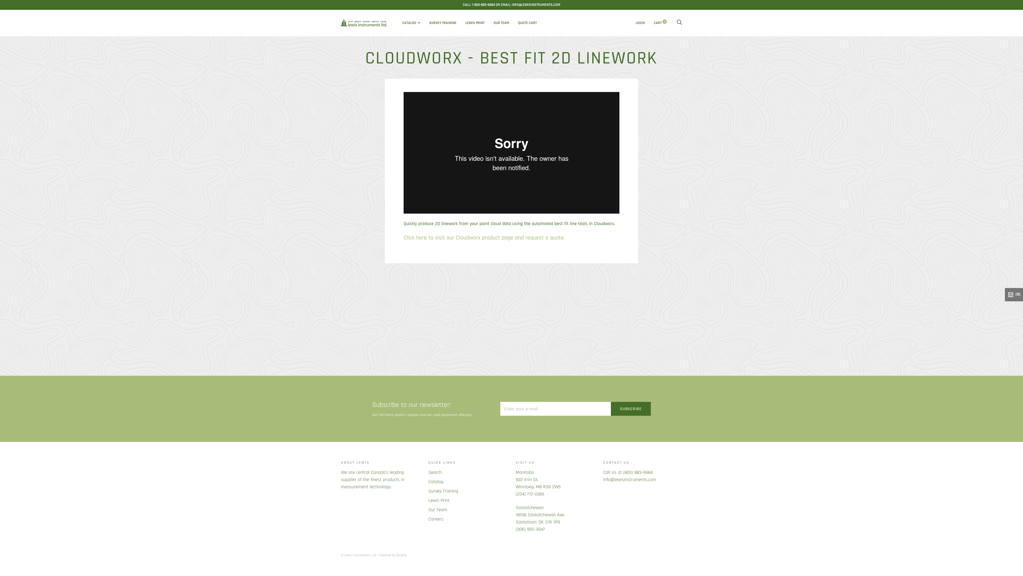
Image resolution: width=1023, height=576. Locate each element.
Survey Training (442, 23)
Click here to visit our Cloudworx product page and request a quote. (484, 238)
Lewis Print (475, 23)
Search (435, 472)
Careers (436, 519)
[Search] (679, 23)
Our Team (501, 23)
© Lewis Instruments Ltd (358, 555)
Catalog (409, 23)
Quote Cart (527, 23)
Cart (659, 23)
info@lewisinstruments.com (629, 480)
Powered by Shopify (393, 555)
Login (640, 23)
